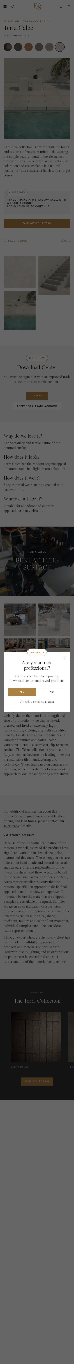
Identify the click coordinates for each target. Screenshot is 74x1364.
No (52, 692)
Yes (22, 692)
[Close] (64, 658)
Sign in (49, 701)
